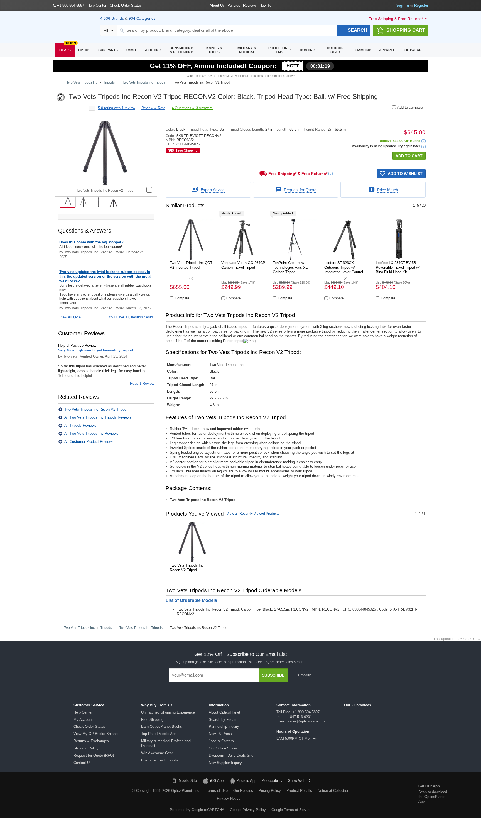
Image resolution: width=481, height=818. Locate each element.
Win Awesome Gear (157, 753)
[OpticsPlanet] (74, 27)
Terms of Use (217, 790)
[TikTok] (49, 794)
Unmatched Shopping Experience (168, 712)
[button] (423, 141)
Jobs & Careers (221, 741)
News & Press (220, 734)
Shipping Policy (86, 748)
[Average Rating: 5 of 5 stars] (73, 108)
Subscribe (273, 675)
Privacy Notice (228, 798)
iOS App (217, 780)
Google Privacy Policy (248, 810)
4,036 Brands (112, 18)
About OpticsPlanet (224, 712)
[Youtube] (77, 794)
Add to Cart (409, 155)
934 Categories (142, 18)
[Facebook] (35, 794)
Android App (246, 780)
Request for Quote (300, 189)
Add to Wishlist (405, 173)
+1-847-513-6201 (298, 717)
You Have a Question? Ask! (131, 317)
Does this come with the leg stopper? (91, 242)
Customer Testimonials (159, 760)
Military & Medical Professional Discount (166, 743)
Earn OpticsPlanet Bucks (161, 726)
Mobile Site (188, 780)
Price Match (387, 189)
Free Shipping (152, 719)
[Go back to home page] (58, 82)
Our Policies (243, 790)
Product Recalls (299, 790)
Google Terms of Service (291, 810)
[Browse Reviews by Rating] (92, 108)
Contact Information (293, 705)
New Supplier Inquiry (225, 763)
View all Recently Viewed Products (253, 514)
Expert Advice (213, 189)
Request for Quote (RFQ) (93, 755)
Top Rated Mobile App (158, 734)
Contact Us (82, 763)
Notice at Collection (333, 790)
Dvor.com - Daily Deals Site (231, 755)
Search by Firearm (224, 719)
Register (421, 5)
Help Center (82, 712)
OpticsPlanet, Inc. (185, 790)
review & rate (153, 108)
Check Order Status (89, 726)
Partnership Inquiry (224, 726)
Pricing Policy (270, 790)
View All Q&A (70, 317)
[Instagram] (92, 794)
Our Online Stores (223, 748)
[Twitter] (63, 794)
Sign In (402, 5)
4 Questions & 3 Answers (192, 108)
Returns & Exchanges (91, 741)
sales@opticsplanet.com (308, 721)
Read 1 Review (142, 383)
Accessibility (272, 780)
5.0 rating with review (116, 108)
